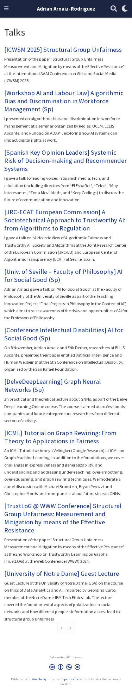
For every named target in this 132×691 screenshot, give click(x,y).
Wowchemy (39, 679)
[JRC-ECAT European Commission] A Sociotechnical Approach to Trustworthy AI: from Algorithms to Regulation (64, 220)
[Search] (114, 9)
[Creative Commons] (66, 668)
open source (71, 679)
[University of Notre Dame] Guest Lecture (61, 573)
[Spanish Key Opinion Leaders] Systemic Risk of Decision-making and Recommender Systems (65, 160)
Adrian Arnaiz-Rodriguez (66, 8)
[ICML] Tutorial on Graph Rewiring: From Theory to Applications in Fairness (60, 437)
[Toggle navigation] (6, 8)
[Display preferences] (124, 9)
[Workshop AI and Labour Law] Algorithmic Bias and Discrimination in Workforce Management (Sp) (64, 101)
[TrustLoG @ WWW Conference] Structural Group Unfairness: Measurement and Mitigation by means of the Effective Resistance (62, 518)
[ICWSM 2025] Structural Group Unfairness (63, 49)
